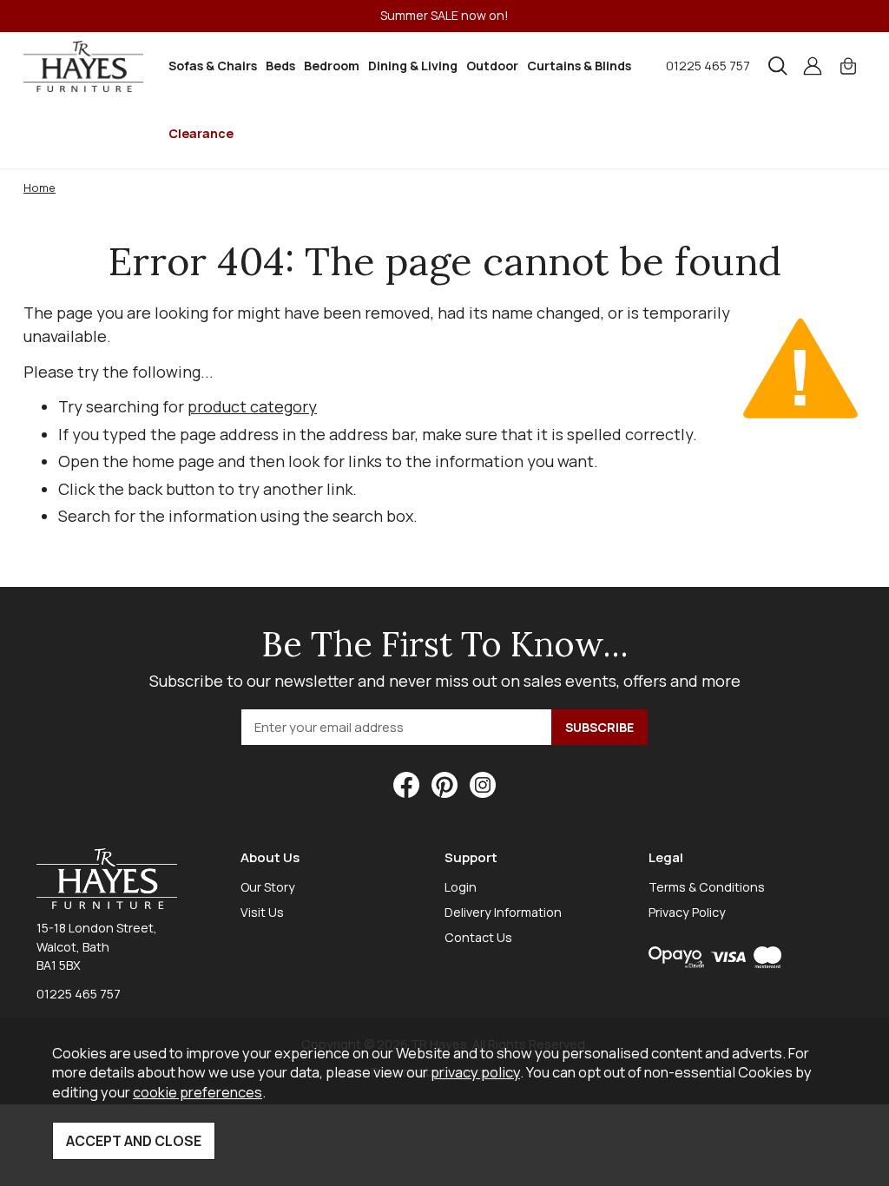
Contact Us (478, 937)
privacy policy (475, 1072)
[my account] (812, 66)
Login (460, 887)
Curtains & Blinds (579, 65)
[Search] (777, 66)
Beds (280, 65)
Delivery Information (503, 912)
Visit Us (262, 912)
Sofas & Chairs (212, 65)
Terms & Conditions (707, 887)
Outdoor (492, 65)
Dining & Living (413, 65)
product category (252, 406)
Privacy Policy (687, 912)
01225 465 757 (708, 65)
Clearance (201, 133)
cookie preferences (197, 1092)
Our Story (267, 887)
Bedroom (331, 65)
